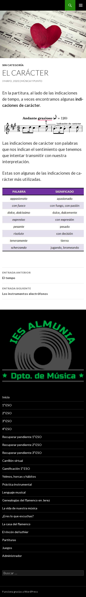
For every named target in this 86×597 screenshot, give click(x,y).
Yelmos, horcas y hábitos (19, 476)
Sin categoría (13, 65)
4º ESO (7, 429)
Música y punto (31, 81)
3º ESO (7, 421)
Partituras (9, 540)
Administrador (12, 556)
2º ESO (7, 413)
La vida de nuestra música (19, 508)
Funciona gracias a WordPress (20, 591)
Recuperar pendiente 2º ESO (22, 445)
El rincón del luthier (15, 532)
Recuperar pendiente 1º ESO (22, 437)
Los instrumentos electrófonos (25, 291)
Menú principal (80, 5)
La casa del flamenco (16, 524)
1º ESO (7, 405)
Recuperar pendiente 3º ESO (22, 453)
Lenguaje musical (14, 492)
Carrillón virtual (12, 460)
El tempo (16, 275)
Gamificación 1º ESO (16, 468)
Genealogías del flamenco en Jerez (26, 500)
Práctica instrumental (17, 484)
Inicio (6, 397)
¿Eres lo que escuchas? (18, 516)
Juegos (7, 548)
